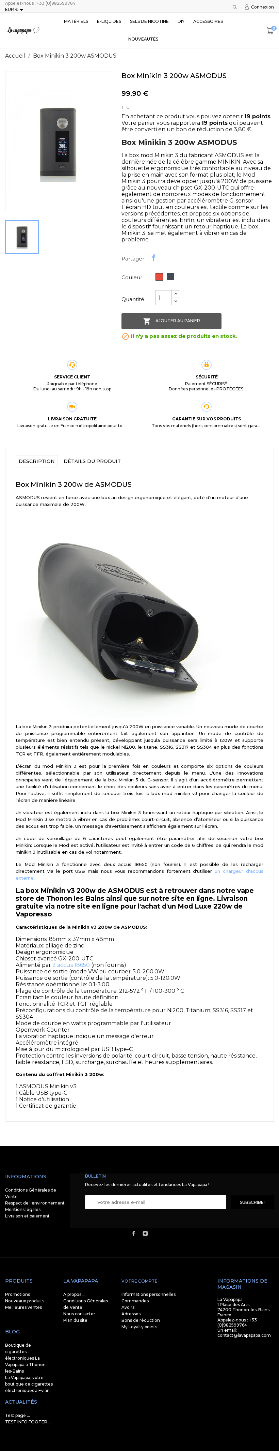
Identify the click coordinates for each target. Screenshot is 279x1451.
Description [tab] (37, 461)
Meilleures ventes (23, 1307)
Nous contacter (79, 1313)
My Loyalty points (139, 1326)
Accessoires (208, 21)
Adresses (131, 1313)
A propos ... (74, 1294)
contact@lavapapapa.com (244, 1335)
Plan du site (75, 1320)
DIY (181, 21)
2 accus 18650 (71, 965)
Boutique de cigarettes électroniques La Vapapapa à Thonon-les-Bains (26, 1358)
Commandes (135, 1300)
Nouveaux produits (24, 1300)
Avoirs (127, 1307)
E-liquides (109, 21)
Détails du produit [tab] (92, 461)
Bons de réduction (140, 1320)
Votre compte (139, 1281)
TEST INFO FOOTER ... (28, 1421)
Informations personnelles (148, 1294)
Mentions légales (22, 1209)
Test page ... (17, 1415)
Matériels (76, 21)
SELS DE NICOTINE (149, 21)
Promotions (17, 1294)
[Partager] (154, 258)
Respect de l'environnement (35, 1203)
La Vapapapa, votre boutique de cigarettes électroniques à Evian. (29, 1384)
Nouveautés (143, 39)
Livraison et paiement (27, 1215)
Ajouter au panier (171, 321)
